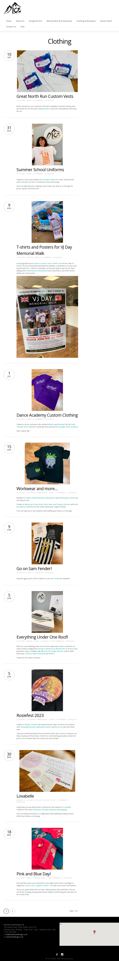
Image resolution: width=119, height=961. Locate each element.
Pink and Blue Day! (34, 874)
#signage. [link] (63, 809)
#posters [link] (44, 651)
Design (38, 800)
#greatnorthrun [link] (44, 109)
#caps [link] (34, 498)
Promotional (40, 878)
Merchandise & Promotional (59, 21)
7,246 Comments (55, 878)
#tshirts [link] (19, 266)
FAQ (22, 26)
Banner (20, 800)
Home (8, 21)
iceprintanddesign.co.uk (14, 937)
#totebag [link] (24, 727)
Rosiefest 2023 (30, 715)
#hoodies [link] (61, 424)
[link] (48, 263)
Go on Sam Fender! (34, 568)
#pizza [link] (58, 733)
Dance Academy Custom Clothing (47, 415)
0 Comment (38, 100)
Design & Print (35, 21)
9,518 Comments (57, 641)
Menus (29, 641)
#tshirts (26, 182)
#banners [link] (49, 649)
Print (29, 100)
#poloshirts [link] (51, 498)
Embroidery (42, 492)
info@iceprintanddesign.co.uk (16, 934)
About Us (20, 21)
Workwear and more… (37, 488)
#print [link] (73, 498)
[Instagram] (62, 955)
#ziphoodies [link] (40, 727)
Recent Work (106, 21)
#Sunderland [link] (43, 271)
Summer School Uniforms (40, 169)
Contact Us (11, 26)
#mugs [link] (40, 649)
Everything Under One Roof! (42, 637)
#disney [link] (22, 507)
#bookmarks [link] (60, 649)
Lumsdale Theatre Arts (50, 179)
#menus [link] (71, 649)
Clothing (21, 100)
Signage (44, 641)
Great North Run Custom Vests (45, 96)
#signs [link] (27, 651)
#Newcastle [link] (31, 271)
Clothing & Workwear (86, 21)
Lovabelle (25, 796)
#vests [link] (57, 727)
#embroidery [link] (63, 498)
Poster (30, 257)
